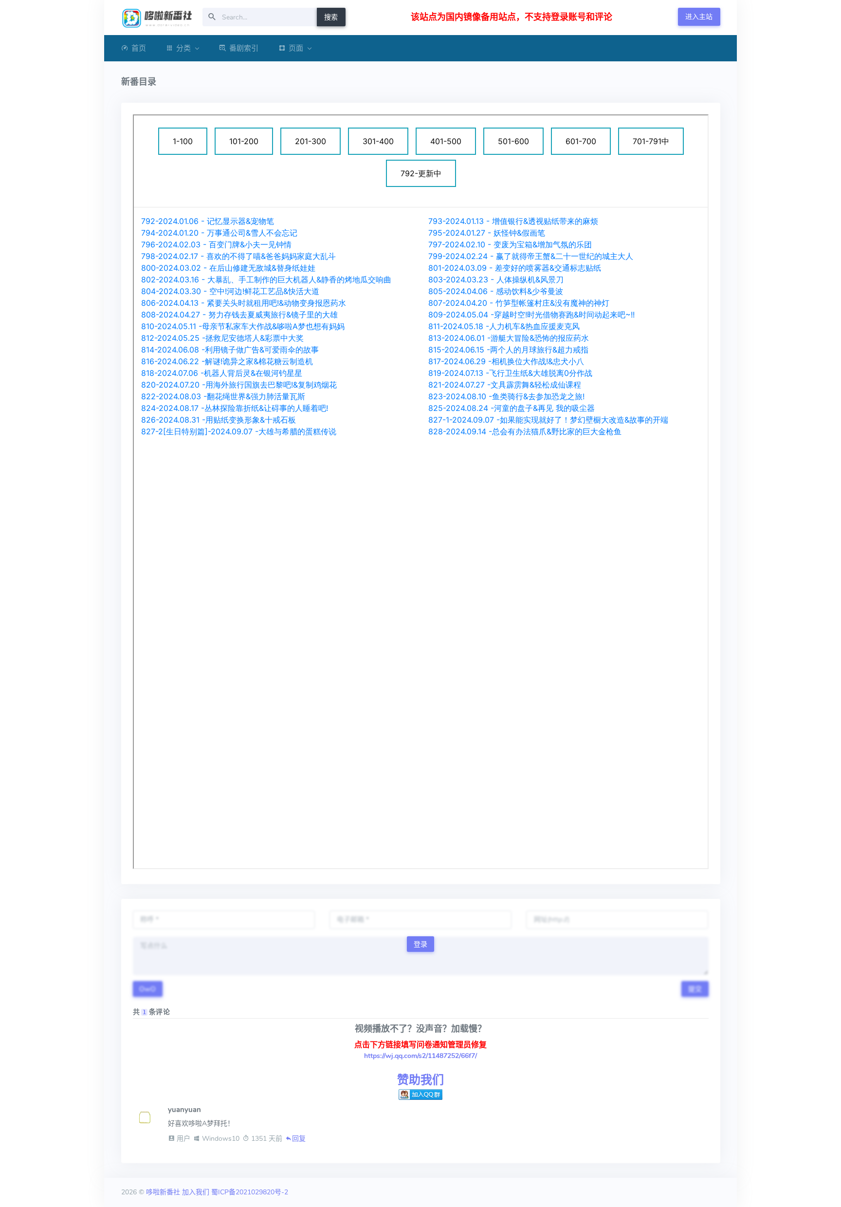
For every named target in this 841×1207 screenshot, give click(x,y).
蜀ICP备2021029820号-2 (249, 1192)
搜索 (331, 17)
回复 (299, 1138)
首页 (138, 48)
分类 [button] (183, 48)
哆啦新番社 (163, 1192)
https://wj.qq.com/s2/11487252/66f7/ (420, 1055)
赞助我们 (420, 1080)
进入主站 (699, 16)
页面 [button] (296, 48)
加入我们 (195, 1192)
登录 (420, 944)
